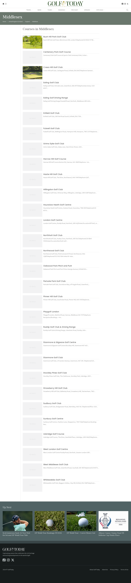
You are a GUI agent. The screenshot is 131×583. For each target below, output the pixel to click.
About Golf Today (95, 569)
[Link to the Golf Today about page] (6, 4)
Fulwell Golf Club (51, 128)
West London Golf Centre (55, 449)
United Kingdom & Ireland (16, 21)
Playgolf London (51, 311)
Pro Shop (74, 10)
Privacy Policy (114, 569)
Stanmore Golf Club (53, 357)
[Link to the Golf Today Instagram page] (125, 4)
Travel (28, 10)
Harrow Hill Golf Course (54, 159)
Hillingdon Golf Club (53, 189)
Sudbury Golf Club (52, 403)
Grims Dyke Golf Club (53, 143)
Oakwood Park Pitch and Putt (57, 266)
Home (4, 21)
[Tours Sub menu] (52, 10)
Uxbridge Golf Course (53, 434)
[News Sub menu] (42, 10)
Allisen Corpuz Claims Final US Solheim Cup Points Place (111, 534)
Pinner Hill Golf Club (53, 296)
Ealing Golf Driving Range (55, 97)
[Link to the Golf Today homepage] (3, 4)
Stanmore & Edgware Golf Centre (59, 342)
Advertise (105, 569)
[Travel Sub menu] (32, 10)
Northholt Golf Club (52, 235)
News (39, 10)
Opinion (87, 10)
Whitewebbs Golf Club (54, 480)
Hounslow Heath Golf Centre (57, 204)
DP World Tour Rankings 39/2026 (48, 533)
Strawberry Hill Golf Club (55, 388)
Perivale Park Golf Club (54, 281)
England (27, 21)
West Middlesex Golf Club (55, 464)
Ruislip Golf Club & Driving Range (59, 327)
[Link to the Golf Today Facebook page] (122, 4)
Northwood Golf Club (53, 250)
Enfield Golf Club (51, 113)
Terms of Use (124, 569)
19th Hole (99, 10)
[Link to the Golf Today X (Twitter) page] (127, 4)
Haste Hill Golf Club (52, 174)
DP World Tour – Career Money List (81, 533)
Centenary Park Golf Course (57, 52)
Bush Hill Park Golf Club (54, 36)
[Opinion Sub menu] (90, 10)
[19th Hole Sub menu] (104, 10)
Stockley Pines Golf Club (55, 373)
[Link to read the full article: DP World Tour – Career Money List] (81, 521)
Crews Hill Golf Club (53, 67)
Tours (50, 10)
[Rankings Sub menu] (65, 10)
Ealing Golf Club (51, 82)
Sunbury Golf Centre (53, 418)
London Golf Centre (52, 220)
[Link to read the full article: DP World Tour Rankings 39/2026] (49, 521)
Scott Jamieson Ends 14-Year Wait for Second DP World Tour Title (16, 534)
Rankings (61, 10)
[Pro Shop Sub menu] (78, 10)
